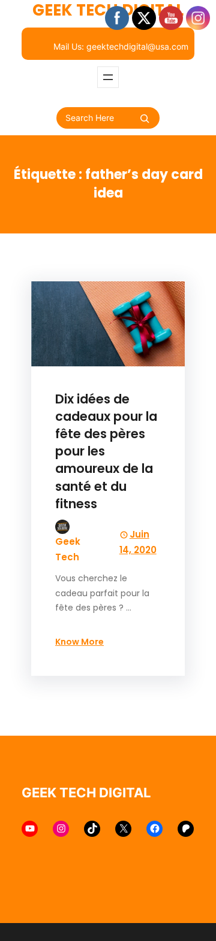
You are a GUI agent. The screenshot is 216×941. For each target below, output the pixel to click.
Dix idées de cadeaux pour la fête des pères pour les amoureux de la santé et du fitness (106, 451)
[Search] (145, 118)
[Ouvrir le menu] (108, 77)
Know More (79, 642)
